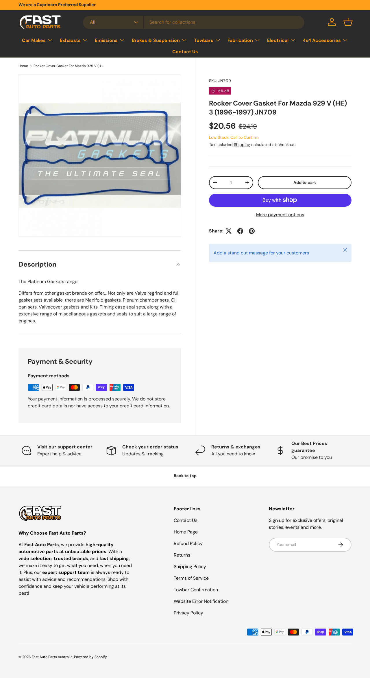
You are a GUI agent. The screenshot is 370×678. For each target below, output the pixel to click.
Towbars (203, 40)
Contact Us (185, 52)
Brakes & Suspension (156, 40)
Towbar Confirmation (196, 590)
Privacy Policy (188, 613)
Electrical (277, 40)
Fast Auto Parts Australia (52, 657)
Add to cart (304, 182)
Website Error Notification (201, 601)
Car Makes (34, 40)
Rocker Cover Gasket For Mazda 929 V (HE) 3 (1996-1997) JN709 (68, 66)
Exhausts (70, 40)
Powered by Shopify (90, 657)
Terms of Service (191, 578)
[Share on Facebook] (240, 231)
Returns (182, 555)
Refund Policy (188, 543)
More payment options (280, 215)
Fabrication (240, 40)
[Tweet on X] (228, 231)
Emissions (106, 40)
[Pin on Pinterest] (252, 231)
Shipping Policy (190, 567)
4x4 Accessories (322, 40)
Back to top (185, 475)
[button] (348, 22)
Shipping (242, 144)
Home (23, 66)
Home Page (186, 532)
